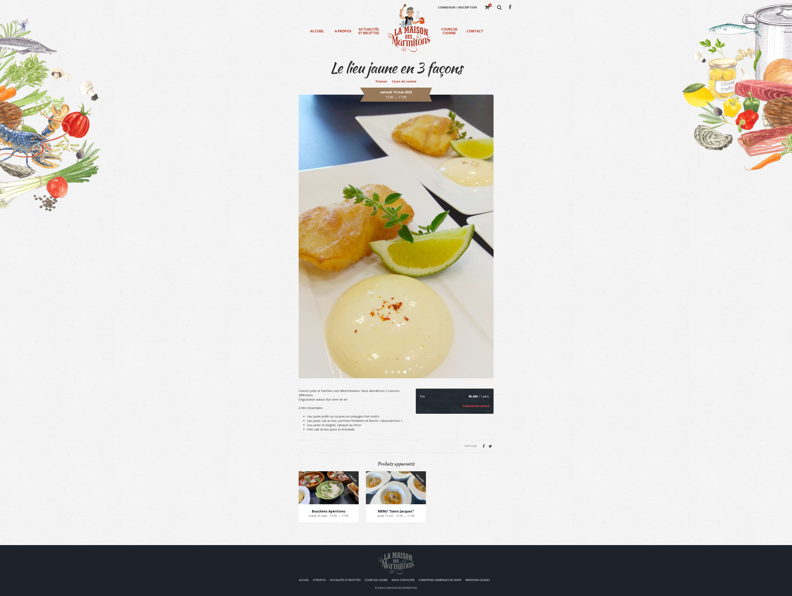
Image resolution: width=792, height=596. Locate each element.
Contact (475, 31)
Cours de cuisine (449, 31)
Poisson (381, 81)
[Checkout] (487, 8)
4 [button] (405, 372)
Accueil (317, 31)
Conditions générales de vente (440, 580)
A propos (343, 31)
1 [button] (387, 372)
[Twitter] (490, 446)
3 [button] (399, 372)
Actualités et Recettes (368, 31)
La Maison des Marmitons (400, 588)
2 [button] (393, 372)
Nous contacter (403, 580)
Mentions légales (478, 580)
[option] (396, 185)
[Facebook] (484, 446)
